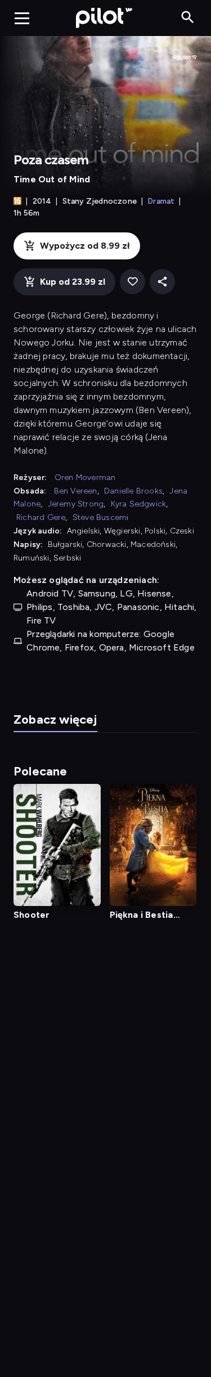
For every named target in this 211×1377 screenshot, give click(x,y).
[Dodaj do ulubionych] (132, 281)
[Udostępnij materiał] (162, 281)
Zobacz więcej (55, 719)
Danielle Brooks (133, 491)
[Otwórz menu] (22, 18)
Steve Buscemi (101, 517)
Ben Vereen (75, 491)
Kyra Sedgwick (139, 504)
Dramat (160, 201)
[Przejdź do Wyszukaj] (188, 17)
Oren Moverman (85, 477)
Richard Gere (40, 517)
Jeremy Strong (76, 504)
